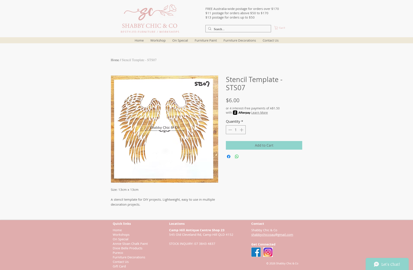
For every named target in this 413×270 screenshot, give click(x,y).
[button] (284, 27)
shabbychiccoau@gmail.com (272, 234)
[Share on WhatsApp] (236, 156)
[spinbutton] (236, 130)
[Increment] (242, 130)
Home (115, 59)
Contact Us (121, 261)
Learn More (259, 112)
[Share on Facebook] (228, 156)
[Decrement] (230, 130)
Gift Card (119, 266)
